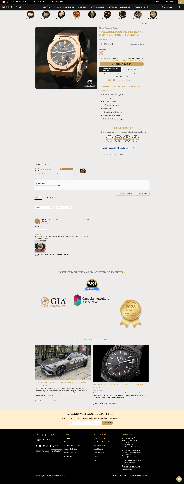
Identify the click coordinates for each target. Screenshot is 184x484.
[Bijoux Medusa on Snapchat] (26, 2)
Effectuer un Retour (71, 442)
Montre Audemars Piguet (108, 28)
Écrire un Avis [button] (143, 194)
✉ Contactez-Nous (56, 2)
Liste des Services (99, 445)
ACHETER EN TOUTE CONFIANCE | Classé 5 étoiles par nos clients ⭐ (92, 272)
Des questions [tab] (48, 197)
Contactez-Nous (98, 452)
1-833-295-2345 (134, 447)
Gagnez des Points (70, 449)
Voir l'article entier (48, 401)
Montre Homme (117, 154)
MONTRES (83, 7)
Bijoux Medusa (46, 476)
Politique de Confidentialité (138, 475)
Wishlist (67, 438)
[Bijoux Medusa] (15, 7)
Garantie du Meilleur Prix (102, 442)
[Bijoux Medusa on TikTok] (29, 2)
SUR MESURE (97, 7)
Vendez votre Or (70, 452)
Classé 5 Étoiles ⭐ (99, 438)
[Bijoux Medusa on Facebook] (14, 2)
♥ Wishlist (139, 7)
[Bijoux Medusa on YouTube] (17, 2)
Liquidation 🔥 (51, 7)
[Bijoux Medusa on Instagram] (23, 2)
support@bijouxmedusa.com (131, 457)
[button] (179, 479)
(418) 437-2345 (129, 445)
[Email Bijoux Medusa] (31, 2)
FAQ (94, 460)
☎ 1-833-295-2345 (40, 2)
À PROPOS (125, 7)
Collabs (95, 456)
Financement (68, 456)
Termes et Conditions (119, 475)
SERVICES (112, 7)
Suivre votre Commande (72, 445)
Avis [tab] (36, 197)
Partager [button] (39, 256)
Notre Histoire (98, 449)
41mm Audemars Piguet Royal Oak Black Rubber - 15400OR (51, 254)
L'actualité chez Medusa (92, 340)
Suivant (144, 23)
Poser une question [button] (126, 194)
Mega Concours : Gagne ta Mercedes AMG (60, 383)
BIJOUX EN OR (67, 7)
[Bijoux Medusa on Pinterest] (20, 2)
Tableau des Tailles (138, 44)
